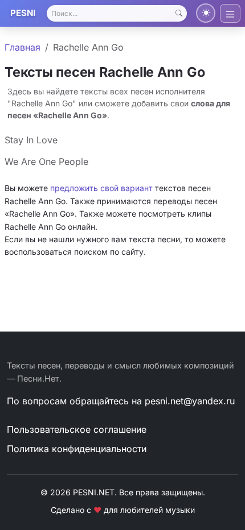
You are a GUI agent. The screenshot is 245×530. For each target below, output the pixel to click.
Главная (22, 47)
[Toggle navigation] (230, 13)
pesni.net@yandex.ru (190, 401)
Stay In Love (31, 140)
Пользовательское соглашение (76, 429)
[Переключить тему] (205, 13)
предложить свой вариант (101, 188)
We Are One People (46, 161)
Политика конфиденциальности (76, 448)
